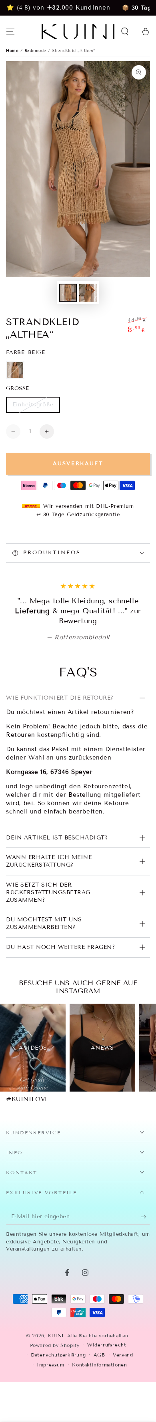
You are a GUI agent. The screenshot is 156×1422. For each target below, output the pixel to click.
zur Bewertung (104, 671)
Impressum (50, 1415)
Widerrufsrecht (106, 1395)
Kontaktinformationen (99, 1415)
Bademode (36, 50)
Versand (123, 1405)
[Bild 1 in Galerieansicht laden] (68, 293)
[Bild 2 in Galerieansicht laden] (88, 293)
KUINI (56, 1386)
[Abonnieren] (145, 1267)
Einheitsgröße (33, 407)
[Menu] (10, 31)
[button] (124, 31)
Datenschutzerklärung (58, 1405)
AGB (99, 1405)
